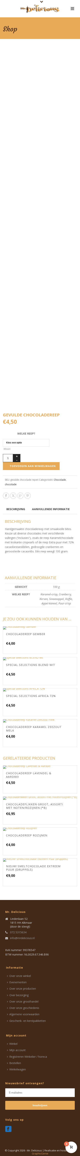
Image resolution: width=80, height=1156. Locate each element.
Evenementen (18, 982)
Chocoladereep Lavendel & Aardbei (28, 775)
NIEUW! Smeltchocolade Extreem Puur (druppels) (33, 867)
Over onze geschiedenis (24, 1008)
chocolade (11, 484)
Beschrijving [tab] (15, 509)
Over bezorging (19, 995)
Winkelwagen (17, 1069)
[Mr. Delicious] (40, 8)
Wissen (6, 449)
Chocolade (60, 479)
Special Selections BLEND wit (30, 665)
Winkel (13, 1044)
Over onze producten (22, 988)
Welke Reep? (26, 433)
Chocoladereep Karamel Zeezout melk (34, 728)
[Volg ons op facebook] (8, 1129)
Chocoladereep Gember (25, 634)
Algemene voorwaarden (24, 1014)
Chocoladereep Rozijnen (26, 835)
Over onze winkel (20, 976)
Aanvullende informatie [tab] (51, 509)
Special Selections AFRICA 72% (31, 696)
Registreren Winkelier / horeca (28, 1056)
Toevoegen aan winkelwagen (33, 466)
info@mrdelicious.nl (22, 938)
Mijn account (17, 1050)
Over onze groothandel (23, 1001)
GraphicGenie (40, 1153)
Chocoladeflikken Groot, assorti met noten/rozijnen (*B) (34, 806)
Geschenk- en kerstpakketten (27, 1021)
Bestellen (15, 1063)
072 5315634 (18, 932)
